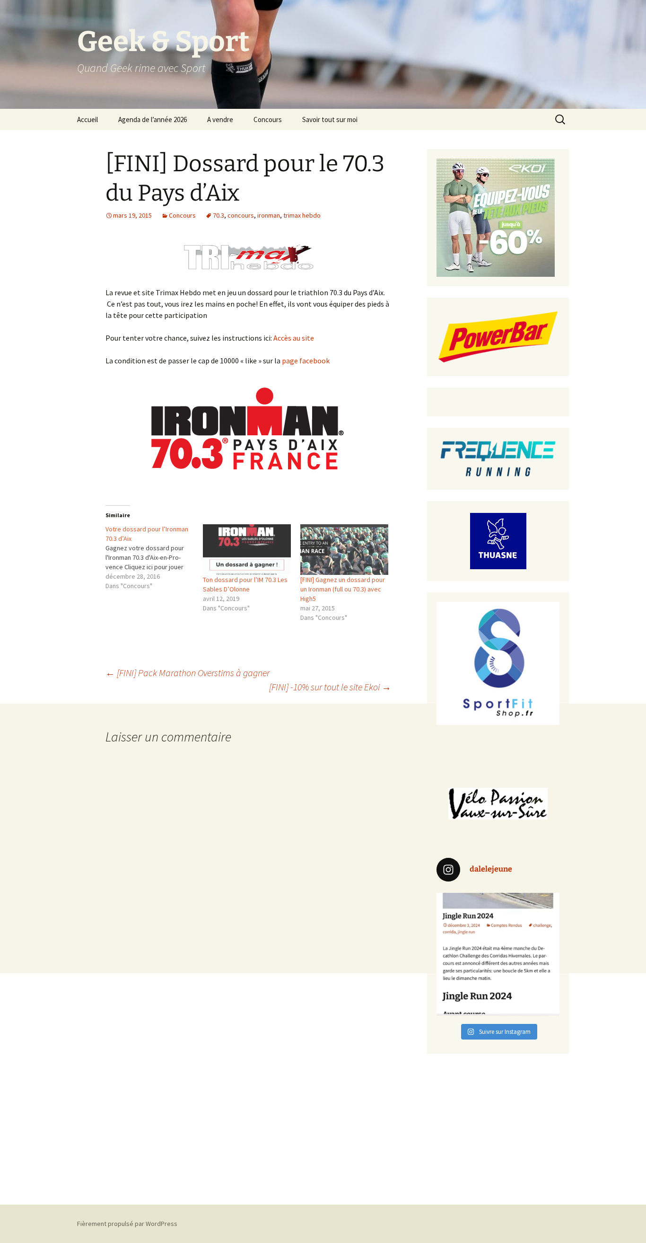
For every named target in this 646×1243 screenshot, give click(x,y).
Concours (267, 119)
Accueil (87, 119)
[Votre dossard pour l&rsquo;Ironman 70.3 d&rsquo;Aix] (154, 557)
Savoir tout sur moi (330, 119)
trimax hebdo (302, 215)
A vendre (220, 119)
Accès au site (293, 338)
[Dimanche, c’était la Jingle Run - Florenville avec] (497, 954)
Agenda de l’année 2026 (152, 119)
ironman (268, 215)
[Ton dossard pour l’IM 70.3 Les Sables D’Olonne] (247, 549)
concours (240, 215)
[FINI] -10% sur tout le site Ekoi (330, 687)
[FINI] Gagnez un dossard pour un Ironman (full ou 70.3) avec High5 (342, 589)
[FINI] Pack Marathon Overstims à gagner (187, 673)
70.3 (218, 215)
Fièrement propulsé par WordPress (127, 1223)
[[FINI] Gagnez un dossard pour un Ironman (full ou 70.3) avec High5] (344, 549)
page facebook (306, 360)
